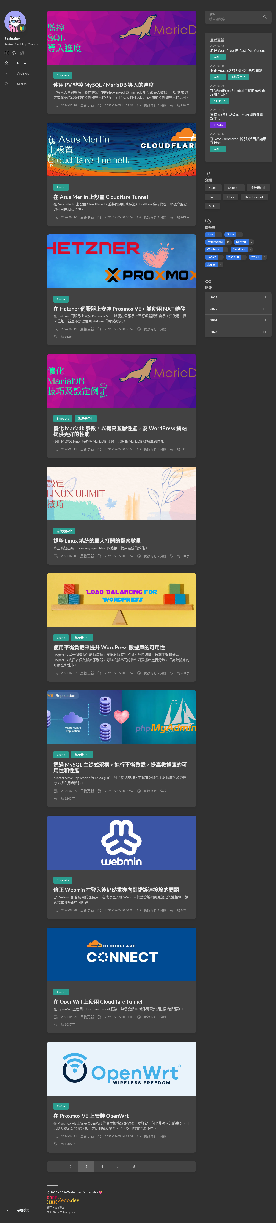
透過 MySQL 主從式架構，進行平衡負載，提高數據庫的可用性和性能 (120, 767)
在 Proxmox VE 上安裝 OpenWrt (91, 1116)
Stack (56, 1212)
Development (254, 196)
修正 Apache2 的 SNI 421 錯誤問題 (236, 70)
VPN (212, 206)
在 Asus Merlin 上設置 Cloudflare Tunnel (100, 197)
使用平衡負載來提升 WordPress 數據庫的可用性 (109, 647)
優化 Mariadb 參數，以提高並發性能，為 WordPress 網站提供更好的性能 (120, 431)
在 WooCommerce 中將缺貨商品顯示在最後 (238, 140)
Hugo (56, 1207)
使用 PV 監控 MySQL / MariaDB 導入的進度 (103, 85)
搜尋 (212, 14)
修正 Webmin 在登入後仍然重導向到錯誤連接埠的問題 (116, 890)
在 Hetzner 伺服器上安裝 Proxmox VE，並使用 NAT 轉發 (119, 309)
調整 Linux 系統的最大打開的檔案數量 (97, 540)
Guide (218, 56)
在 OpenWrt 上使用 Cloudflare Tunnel (98, 1001)
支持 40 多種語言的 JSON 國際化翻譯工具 (236, 116)
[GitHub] (14, 54)
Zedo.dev (12, 38)
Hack (230, 196)
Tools (218, 125)
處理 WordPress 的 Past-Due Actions (237, 50)
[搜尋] (265, 17)
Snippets (219, 100)
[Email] (6, 54)
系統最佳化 (238, 76)
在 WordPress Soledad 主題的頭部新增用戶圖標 (237, 92)
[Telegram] (21, 54)
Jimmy (67, 1212)
